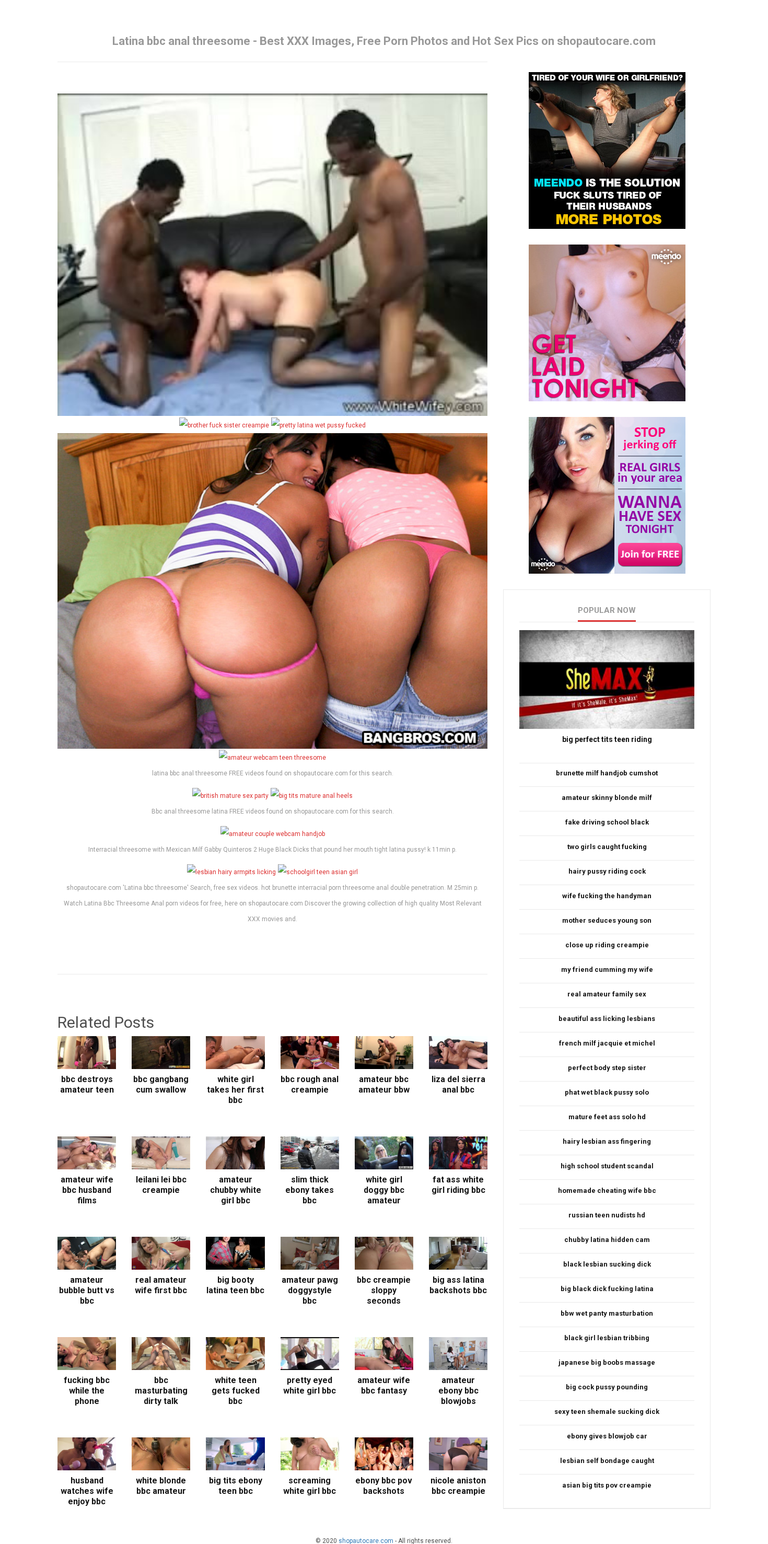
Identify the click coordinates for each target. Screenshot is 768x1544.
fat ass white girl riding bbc (458, 1185)
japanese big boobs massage (606, 1362)
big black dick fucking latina (607, 1289)
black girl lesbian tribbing (606, 1338)
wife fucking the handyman (606, 896)
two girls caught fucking (607, 847)
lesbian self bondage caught (607, 1461)
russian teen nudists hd (606, 1215)
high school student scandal (607, 1166)
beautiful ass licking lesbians (606, 1019)
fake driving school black (607, 822)
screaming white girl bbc (309, 1486)
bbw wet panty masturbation (607, 1313)
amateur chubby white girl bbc (235, 1190)
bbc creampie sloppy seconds (384, 1290)
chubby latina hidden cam (607, 1240)
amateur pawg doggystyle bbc (310, 1290)
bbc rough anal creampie (310, 1084)
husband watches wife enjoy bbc (87, 1491)
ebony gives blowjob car (607, 1436)
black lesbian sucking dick (607, 1264)
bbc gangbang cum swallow (161, 1084)
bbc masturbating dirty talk (161, 1390)
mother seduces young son (606, 920)
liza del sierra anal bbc (458, 1084)
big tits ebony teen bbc (235, 1486)
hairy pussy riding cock (607, 871)
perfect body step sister (607, 1068)
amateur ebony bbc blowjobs (458, 1390)
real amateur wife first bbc (161, 1285)
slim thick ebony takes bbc (309, 1190)
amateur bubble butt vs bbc (86, 1290)
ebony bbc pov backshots (383, 1486)
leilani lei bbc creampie (161, 1185)
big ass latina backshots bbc (458, 1285)
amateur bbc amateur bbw (384, 1084)
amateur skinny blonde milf (607, 798)
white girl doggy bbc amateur (384, 1190)
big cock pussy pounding (607, 1387)
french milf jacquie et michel (607, 1043)
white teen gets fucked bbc (236, 1390)
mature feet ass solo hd (607, 1117)
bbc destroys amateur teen (87, 1084)
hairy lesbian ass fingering (607, 1141)
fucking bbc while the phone (87, 1390)
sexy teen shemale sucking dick (606, 1411)
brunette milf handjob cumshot (607, 773)
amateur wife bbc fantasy (383, 1385)
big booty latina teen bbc (235, 1285)
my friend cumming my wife (607, 969)
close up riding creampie (607, 945)
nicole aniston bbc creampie (458, 1486)
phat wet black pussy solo (607, 1092)
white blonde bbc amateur (161, 1486)
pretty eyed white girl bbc (309, 1385)
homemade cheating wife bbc (607, 1190)
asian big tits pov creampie (606, 1485)
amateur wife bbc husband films (87, 1190)
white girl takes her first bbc (235, 1089)
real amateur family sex (606, 994)
